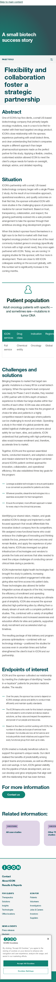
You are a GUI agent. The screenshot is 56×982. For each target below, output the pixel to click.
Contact (6, 876)
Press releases (8, 930)
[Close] (48, 939)
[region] (26, 957)
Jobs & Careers (36, 909)
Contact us (13, 794)
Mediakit (5, 934)
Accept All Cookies (26, 963)
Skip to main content (11, 1)
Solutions (6, 901)
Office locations (8, 914)
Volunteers (34, 901)
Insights (5, 905)
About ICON (8, 880)
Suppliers (34, 918)
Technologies (7, 909)
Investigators (35, 905)
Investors (34, 914)
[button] (27, 59)
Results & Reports (12, 885)
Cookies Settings (26, 971)
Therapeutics (7, 897)
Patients (33, 897)
